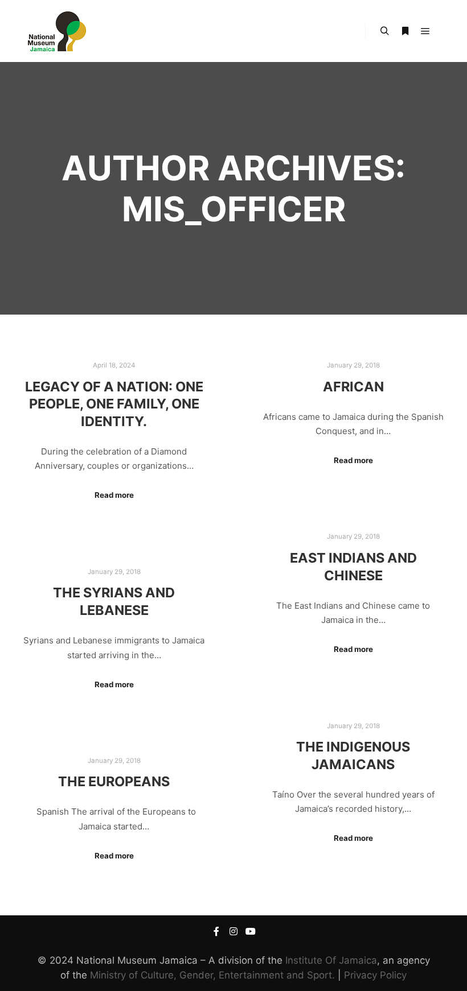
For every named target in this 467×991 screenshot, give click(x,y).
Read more (114, 494)
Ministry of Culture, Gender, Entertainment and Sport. (212, 975)
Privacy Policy (375, 975)
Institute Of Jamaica (331, 960)
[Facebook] (216, 931)
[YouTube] (250, 931)
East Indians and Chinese (353, 567)
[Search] (384, 31)
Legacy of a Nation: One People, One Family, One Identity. (114, 404)
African (353, 386)
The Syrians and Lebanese (114, 601)
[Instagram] (233, 931)
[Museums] (57, 31)
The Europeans (114, 781)
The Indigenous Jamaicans (353, 755)
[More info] (405, 31)
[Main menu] (425, 31)
